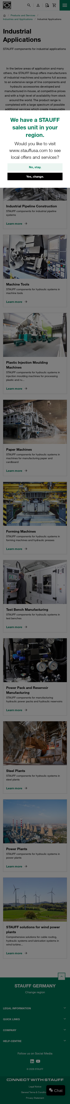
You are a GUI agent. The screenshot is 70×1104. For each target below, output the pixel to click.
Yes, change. (35, 176)
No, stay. (35, 167)
